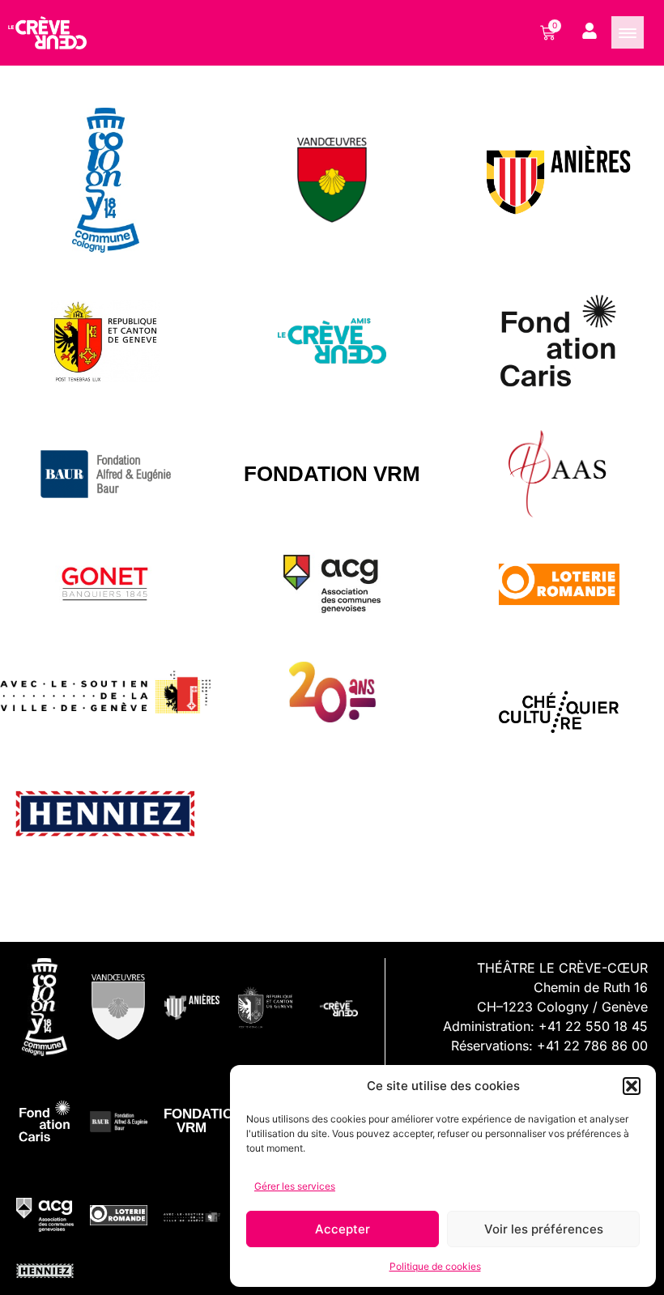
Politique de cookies (435, 1266)
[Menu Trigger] (627, 32)
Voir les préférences (543, 1229)
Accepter (342, 1229)
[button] (632, 1086)
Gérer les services (294, 1186)
